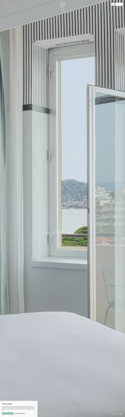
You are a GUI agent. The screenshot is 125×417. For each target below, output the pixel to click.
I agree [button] (4, 413)
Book (119, 4)
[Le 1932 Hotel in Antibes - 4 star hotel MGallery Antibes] (62, 6)
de (18, 4)
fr (14, 4)
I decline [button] (10, 413)
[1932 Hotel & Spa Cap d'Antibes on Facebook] (118, 414)
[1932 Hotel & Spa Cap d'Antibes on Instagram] (115, 414)
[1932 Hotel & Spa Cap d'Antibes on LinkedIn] (121, 414)
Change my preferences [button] (19, 413)
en (16, 4)
